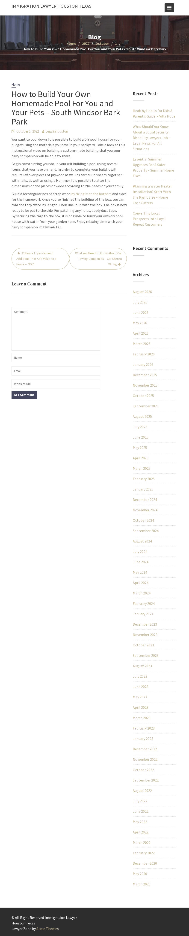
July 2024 (140, 551)
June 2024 (140, 562)
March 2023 (142, 717)
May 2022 (140, 821)
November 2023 (145, 634)
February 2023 (144, 728)
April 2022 (140, 832)
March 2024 (142, 593)
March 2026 (142, 343)
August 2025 (142, 416)
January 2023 (143, 738)
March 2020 (142, 884)
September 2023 (146, 655)
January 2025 (143, 489)
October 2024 (143, 520)
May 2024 (140, 572)
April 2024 (140, 582)
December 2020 (145, 863)
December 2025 (145, 375)
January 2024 (143, 614)
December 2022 (145, 749)
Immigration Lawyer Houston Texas (51, 6)
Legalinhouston (56, 131)
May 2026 (140, 323)
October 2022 (143, 769)
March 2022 (142, 842)
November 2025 (145, 385)
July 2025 (140, 426)
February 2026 (144, 354)
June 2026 (140, 312)
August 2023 (142, 665)
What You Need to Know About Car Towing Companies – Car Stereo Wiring (98, 258)
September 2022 (146, 780)
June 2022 (140, 811)
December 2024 (145, 499)
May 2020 (140, 873)
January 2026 (143, 364)
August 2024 (142, 541)
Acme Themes (47, 928)
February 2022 (144, 853)
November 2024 (145, 510)
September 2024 (146, 530)
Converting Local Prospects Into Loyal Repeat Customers (149, 219)
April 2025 (140, 458)
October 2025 (143, 395)
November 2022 (145, 759)
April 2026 (140, 333)
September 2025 (146, 406)
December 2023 (145, 624)
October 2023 (143, 645)
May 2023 (140, 697)
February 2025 (144, 478)
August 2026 (142, 291)
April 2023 (140, 707)
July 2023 (140, 676)
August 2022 (142, 790)
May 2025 (140, 447)
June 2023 (140, 686)
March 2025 (142, 468)
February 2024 (144, 603)
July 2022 (140, 801)
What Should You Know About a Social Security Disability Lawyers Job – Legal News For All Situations (151, 137)
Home (16, 84)
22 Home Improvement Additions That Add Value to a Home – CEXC (36, 258)
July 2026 (140, 302)
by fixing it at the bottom (91, 193)
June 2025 (140, 437)
